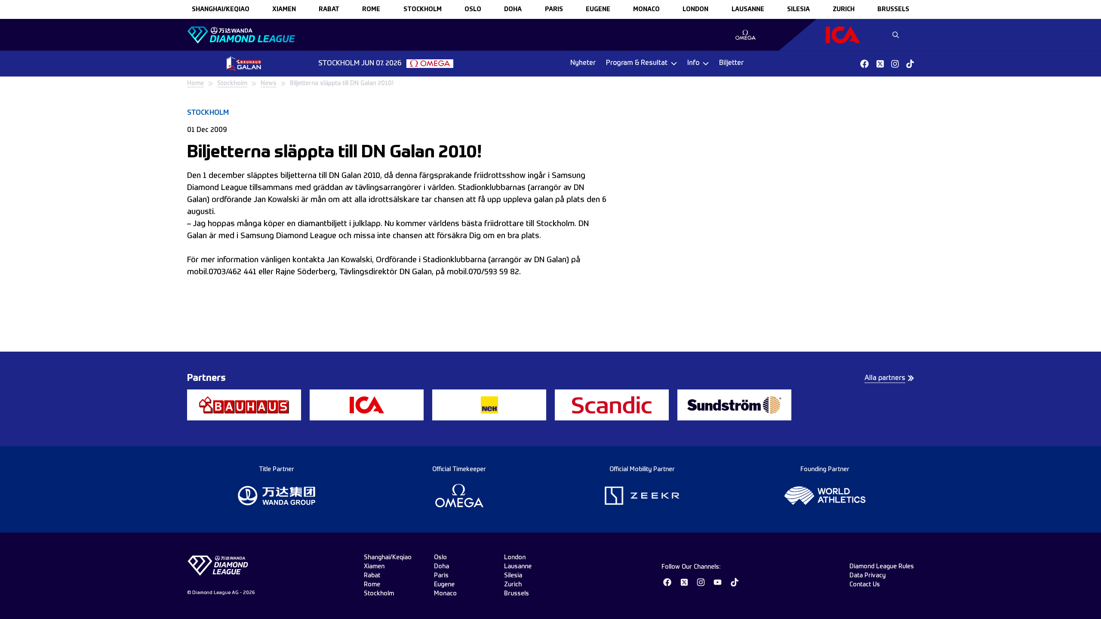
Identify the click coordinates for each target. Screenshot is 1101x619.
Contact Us (864, 585)
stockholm (422, 9)
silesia (798, 9)
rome (371, 9)
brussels (893, 9)
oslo (472, 9)
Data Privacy (867, 576)
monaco (646, 9)
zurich (844, 9)
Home (195, 83)
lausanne (748, 9)
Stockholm (232, 83)
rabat (329, 9)
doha (513, 9)
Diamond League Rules (881, 567)
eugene (598, 9)
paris (554, 9)
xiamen (284, 9)
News (269, 83)
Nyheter (583, 63)
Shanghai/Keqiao (220, 9)
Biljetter (731, 63)
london (695, 9)
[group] (745, 35)
